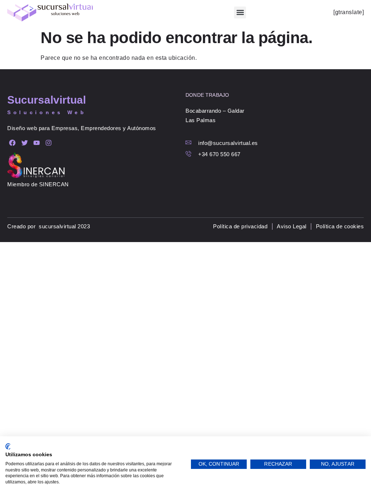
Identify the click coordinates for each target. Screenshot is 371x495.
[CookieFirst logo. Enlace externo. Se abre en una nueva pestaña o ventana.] (8, 446)
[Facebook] (12, 143)
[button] (240, 12)
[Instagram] (48, 143)
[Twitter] (24, 143)
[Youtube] (37, 143)
